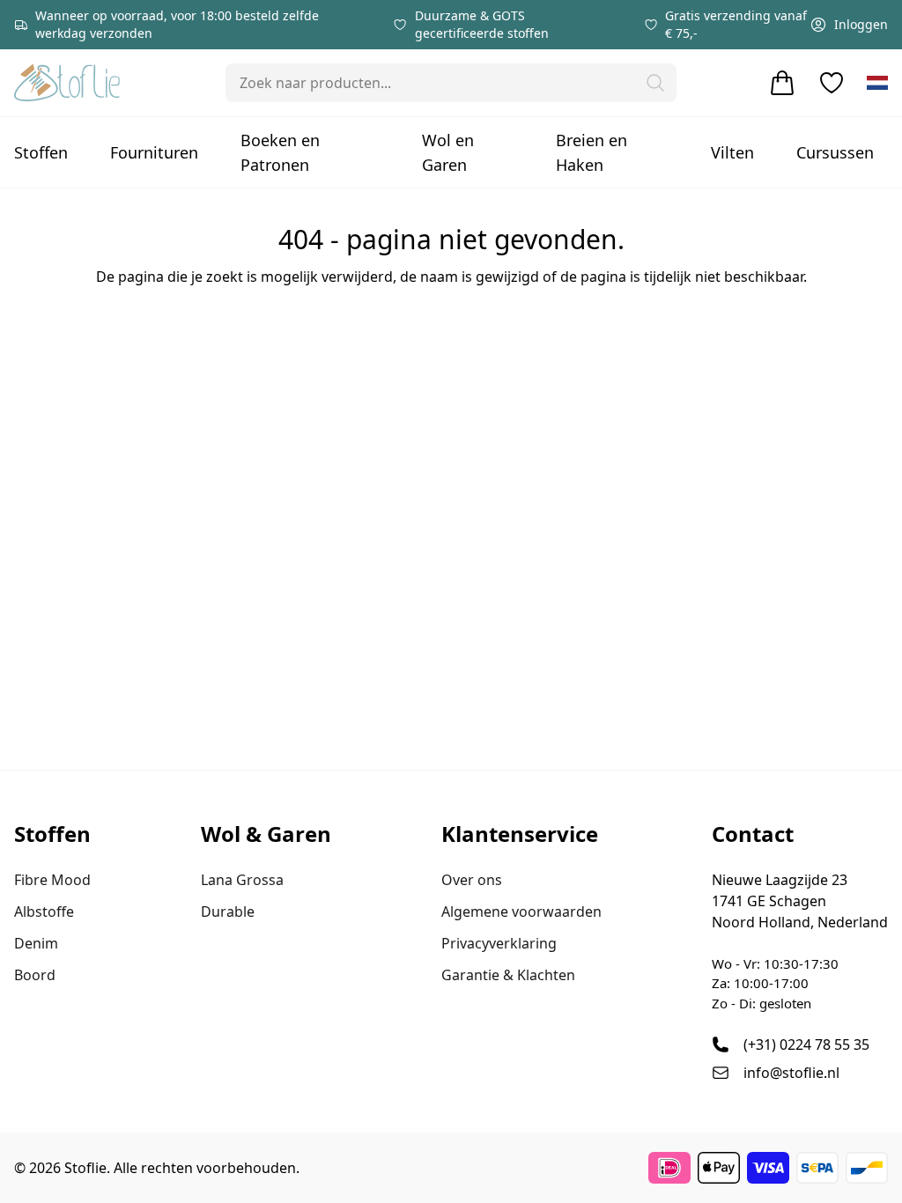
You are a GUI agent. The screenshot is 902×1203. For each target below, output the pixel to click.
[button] (655, 82)
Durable (228, 911)
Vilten (732, 152)
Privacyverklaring (499, 943)
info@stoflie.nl (791, 1072)
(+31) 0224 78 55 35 (806, 1044)
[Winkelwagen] (782, 83)
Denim (36, 943)
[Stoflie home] (67, 82)
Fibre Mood (52, 879)
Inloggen (861, 24)
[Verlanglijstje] (831, 83)
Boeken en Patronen (280, 152)
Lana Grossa (242, 879)
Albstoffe (44, 911)
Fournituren (154, 152)
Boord (34, 975)
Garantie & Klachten (508, 975)
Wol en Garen (448, 152)
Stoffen (41, 152)
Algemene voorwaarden (521, 911)
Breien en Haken (591, 152)
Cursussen (835, 152)
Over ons (471, 879)
